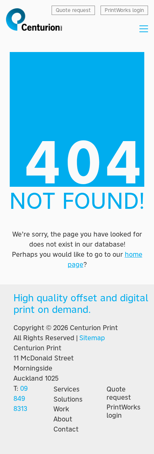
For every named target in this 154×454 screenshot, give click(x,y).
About (62, 419)
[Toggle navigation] (143, 28)
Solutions (68, 399)
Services (66, 389)
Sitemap (92, 337)
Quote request (119, 393)
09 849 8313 (20, 398)
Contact (65, 429)
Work (61, 409)
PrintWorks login (124, 411)
